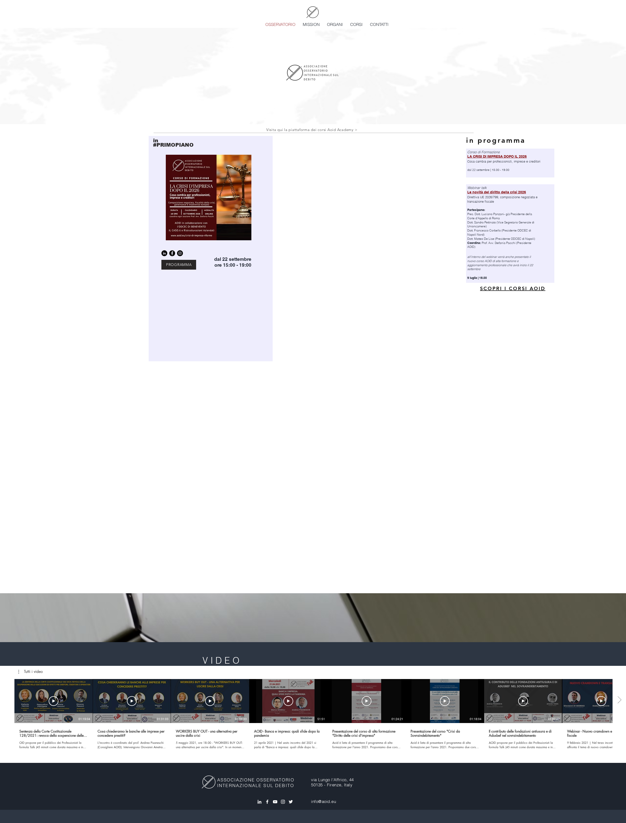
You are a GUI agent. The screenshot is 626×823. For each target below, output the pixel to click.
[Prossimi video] (619, 700)
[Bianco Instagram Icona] (283, 801)
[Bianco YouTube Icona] (275, 801)
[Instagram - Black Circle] (180, 253)
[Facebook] (172, 253)
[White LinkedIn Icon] (259, 801)
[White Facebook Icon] (267, 801)
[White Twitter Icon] (290, 801)
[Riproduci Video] (53, 701)
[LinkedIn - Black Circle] (164, 253)
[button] (30, 671)
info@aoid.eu (323, 801)
